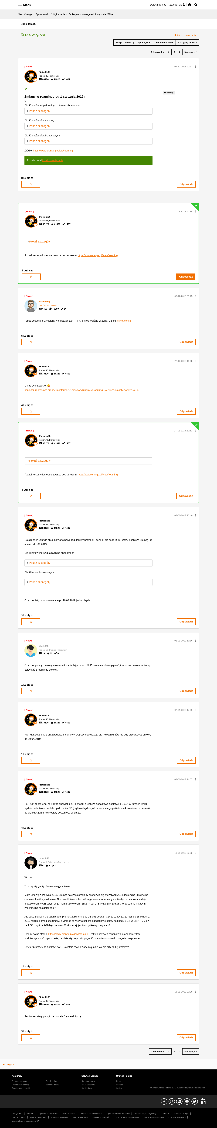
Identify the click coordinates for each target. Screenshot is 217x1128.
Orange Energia (19, 1117)
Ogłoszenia (59, 14)
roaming (168, 92)
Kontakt (119, 1085)
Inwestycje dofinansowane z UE (25, 1121)
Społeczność (42, 14)
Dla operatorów (88, 1081)
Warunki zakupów (80, 1117)
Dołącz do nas (158, 4)
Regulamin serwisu (59, 1117)
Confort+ (165, 1113)
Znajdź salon (51, 1081)
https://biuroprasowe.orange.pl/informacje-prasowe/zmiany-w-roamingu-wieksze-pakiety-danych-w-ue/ (81, 390)
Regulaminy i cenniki (21, 1088)
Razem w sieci (68, 1113)
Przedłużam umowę (20, 1085)
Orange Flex (17, 1113)
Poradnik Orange (181, 1113)
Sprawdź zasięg (53, 1085)
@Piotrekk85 (123, 320)
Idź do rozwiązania (186, 35)
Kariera (119, 1088)
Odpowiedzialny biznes (48, 1113)
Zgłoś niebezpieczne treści (118, 1113)
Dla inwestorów (88, 1085)
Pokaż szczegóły (39, 111)
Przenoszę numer (19, 1081)
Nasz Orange (25, 14)
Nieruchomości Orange (154, 1117)
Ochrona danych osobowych (127, 1117)
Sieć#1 (30, 1113)
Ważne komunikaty (38, 1117)
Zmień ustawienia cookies (91, 1113)
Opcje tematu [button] (28, 24)
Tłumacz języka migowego (145, 1113)
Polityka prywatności (101, 1117)
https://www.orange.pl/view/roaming (53, 150)
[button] (195, 66)
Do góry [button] (10, 1064)
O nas (118, 1081)
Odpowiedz (186, 184)
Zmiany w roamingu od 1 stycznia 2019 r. (55, 96)
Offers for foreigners (177, 1117)
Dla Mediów (86, 1088)
